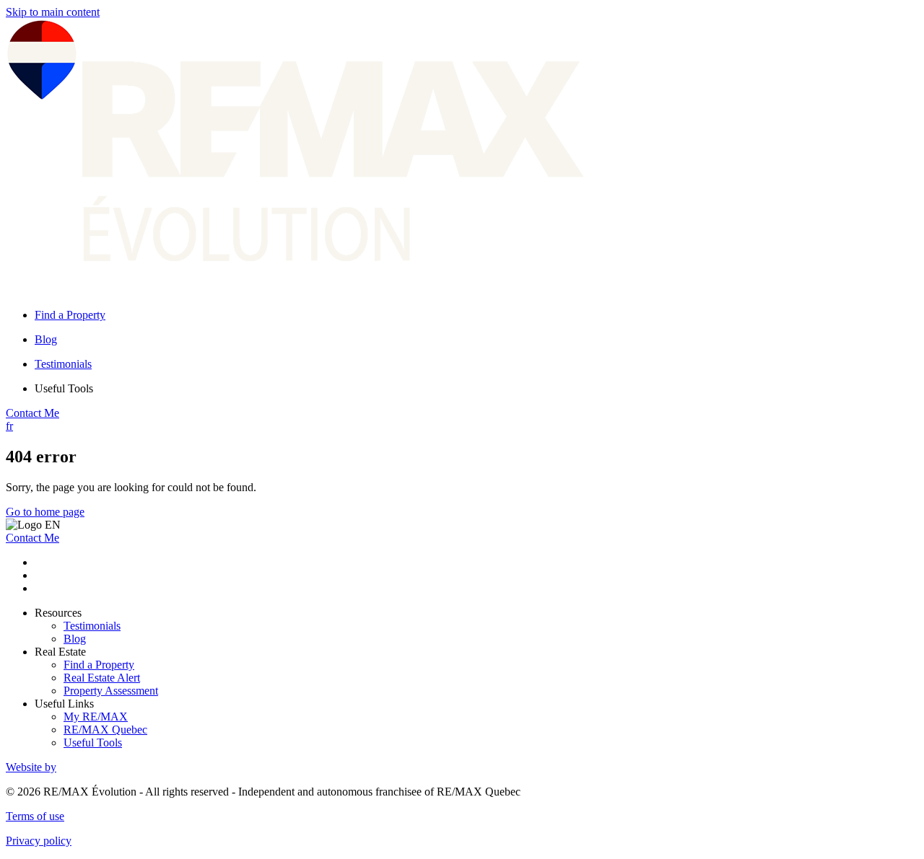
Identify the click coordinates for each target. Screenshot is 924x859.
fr (9, 426)
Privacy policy (38, 840)
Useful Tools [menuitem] (64, 388)
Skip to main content (53, 12)
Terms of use (35, 816)
